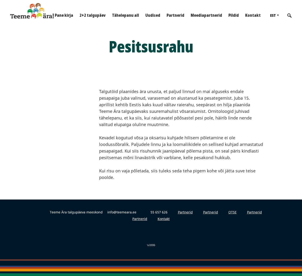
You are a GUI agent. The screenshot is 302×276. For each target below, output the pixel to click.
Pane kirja (64, 15)
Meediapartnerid (206, 15)
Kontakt (253, 15)
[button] (274, 15)
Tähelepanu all (125, 15)
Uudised (152, 15)
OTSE (232, 212)
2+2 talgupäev (93, 15)
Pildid (233, 15)
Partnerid (175, 15)
